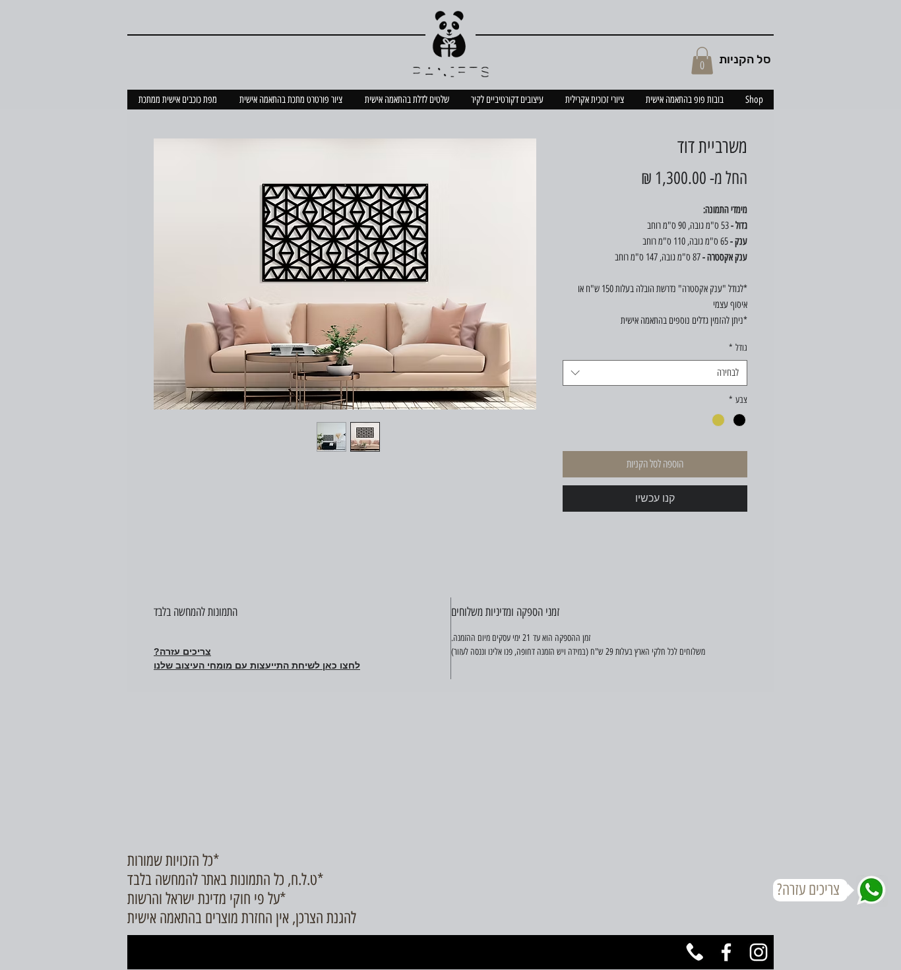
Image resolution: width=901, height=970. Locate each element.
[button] (702, 61)
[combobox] (655, 373)
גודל (738, 347)
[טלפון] (694, 952)
